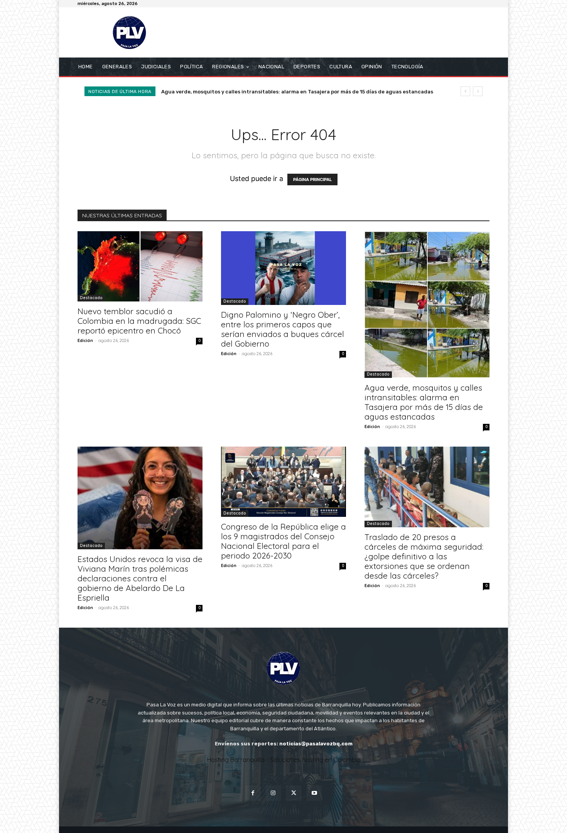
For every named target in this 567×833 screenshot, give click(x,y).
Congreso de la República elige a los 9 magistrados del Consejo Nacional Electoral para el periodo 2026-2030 (283, 540)
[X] (293, 793)
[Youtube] (314, 793)
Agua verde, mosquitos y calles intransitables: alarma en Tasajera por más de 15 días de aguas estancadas (423, 402)
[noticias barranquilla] (133, 32)
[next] (478, 91)
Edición (85, 340)
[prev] (465, 91)
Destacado (91, 297)
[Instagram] (273, 793)
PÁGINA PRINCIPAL (312, 179)
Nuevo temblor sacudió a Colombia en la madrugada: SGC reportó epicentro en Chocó (139, 320)
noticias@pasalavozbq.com (316, 744)
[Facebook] (252, 793)
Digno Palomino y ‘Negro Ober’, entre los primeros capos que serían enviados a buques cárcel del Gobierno (282, 329)
